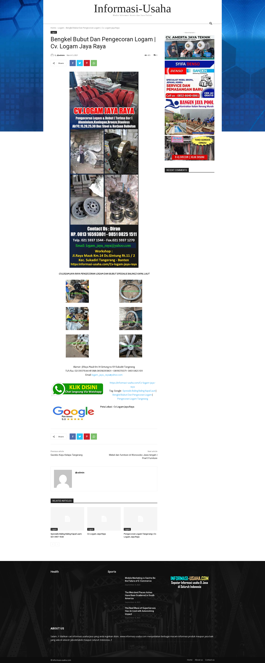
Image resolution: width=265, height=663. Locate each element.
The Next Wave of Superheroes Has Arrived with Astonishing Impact (140, 611)
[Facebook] (73, 63)
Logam (61, 28)
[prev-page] (52, 544)
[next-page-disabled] (57, 544)
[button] (210, 23)
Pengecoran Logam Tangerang (132, 398)
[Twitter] (80, 63)
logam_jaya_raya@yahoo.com (107, 374)
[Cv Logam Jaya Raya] (104, 519)
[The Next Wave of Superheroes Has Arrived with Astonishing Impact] (115, 612)
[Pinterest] (87, 63)
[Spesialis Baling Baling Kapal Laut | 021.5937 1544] (67, 519)
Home (53, 28)
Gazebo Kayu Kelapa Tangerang (67, 455)
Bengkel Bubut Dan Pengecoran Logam (132, 394)
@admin (61, 55)
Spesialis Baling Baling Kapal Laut (139, 390)
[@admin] (53, 55)
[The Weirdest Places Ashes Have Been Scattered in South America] (115, 596)
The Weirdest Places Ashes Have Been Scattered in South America (139, 595)
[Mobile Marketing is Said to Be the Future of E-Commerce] (115, 582)
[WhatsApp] (94, 63)
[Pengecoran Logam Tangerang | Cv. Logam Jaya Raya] (140, 519)
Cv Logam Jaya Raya (96, 534)
